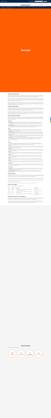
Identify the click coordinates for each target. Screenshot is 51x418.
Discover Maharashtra (8, 6)
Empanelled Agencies (24, 6)
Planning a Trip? (39, 354)
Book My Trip (33, 6)
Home (2, 6)
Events (37, 6)
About (4, 6)
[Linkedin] (6, 1)
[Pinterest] (5, 1)
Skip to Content (31, 1)
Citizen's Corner (19, 6)
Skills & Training (40, 6)
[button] (45, 1)
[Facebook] (1, 1)
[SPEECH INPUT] (42, 1)
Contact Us (44, 6)
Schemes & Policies (14, 6)
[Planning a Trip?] (38, 353)
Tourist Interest (29, 6)
